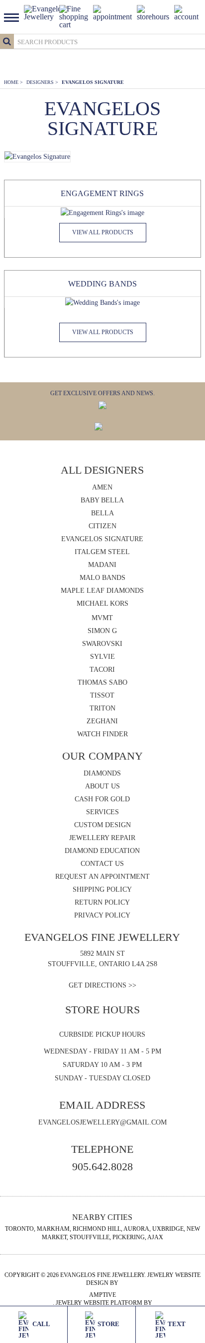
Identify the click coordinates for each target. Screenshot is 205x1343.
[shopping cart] (73, 16)
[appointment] (112, 12)
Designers (42, 82)
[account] (186, 12)
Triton (102, 708)
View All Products (102, 232)
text (177, 1324)
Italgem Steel (102, 552)
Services (102, 812)
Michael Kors (102, 603)
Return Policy (102, 902)
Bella (102, 513)
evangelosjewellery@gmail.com (102, 1122)
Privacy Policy (102, 915)
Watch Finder (102, 734)
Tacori (102, 669)
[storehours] (153, 12)
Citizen (102, 526)
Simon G (102, 631)
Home (13, 82)
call (40, 1324)
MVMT (102, 618)
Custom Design (102, 825)
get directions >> (102, 985)
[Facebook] (98, 425)
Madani (102, 564)
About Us (102, 786)
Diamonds (102, 773)
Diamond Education (102, 850)
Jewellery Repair (102, 838)
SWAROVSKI (102, 643)
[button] (14, 17)
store (108, 1324)
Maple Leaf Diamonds (102, 590)
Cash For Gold (102, 799)
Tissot (102, 695)
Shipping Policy (102, 889)
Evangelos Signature (93, 82)
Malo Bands (102, 577)
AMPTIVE (102, 1294)
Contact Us (102, 863)
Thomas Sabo (102, 682)
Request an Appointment (102, 876)
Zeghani (102, 721)
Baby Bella (102, 500)
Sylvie (102, 656)
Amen (102, 487)
